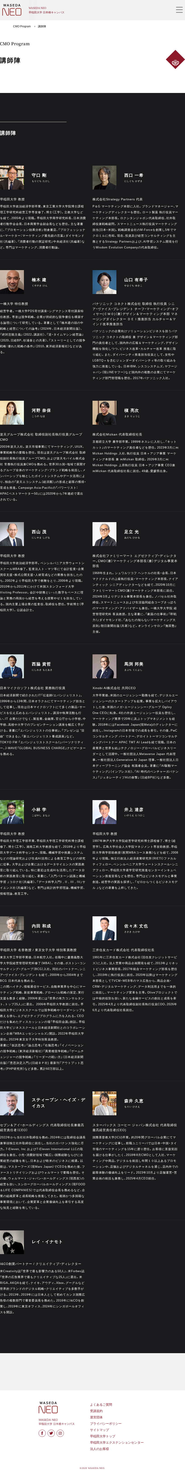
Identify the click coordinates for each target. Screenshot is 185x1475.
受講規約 (96, 1411)
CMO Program (22, 26)
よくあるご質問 (101, 1404)
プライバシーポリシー (106, 1423)
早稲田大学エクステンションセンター (117, 1442)
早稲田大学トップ (102, 1436)
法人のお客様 (99, 1449)
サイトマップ (99, 1430)
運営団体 (96, 1417)
